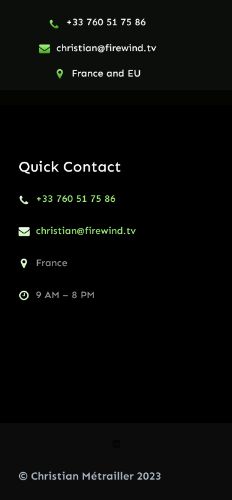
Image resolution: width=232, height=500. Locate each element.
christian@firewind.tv (106, 48)
